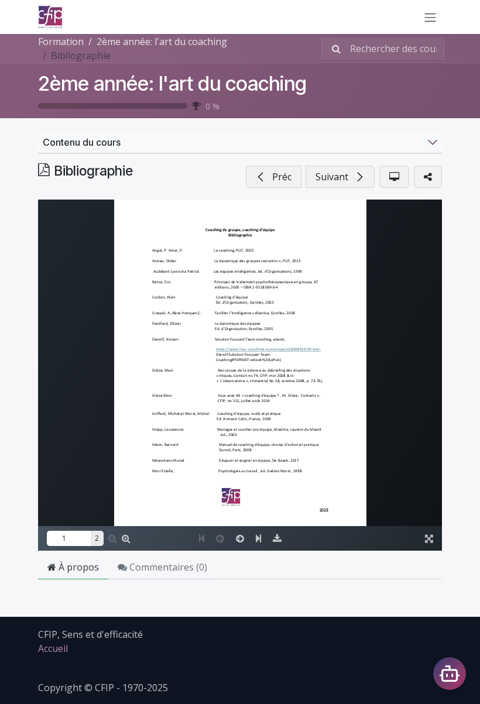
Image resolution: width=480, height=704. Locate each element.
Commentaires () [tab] (167, 567)
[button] (273, 177)
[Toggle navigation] (430, 17)
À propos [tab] (77, 567)
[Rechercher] (333, 48)
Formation (61, 41)
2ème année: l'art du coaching (172, 83)
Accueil (53, 648)
